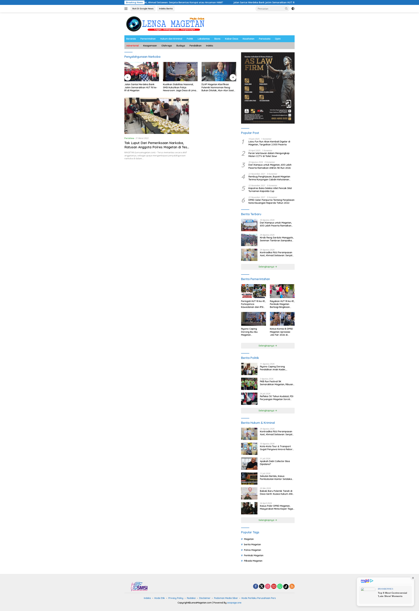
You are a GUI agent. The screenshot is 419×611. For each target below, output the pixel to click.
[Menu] (126, 8)
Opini (278, 38)
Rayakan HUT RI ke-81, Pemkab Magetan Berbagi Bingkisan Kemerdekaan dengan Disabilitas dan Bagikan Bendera (282, 304)
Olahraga (166, 45)
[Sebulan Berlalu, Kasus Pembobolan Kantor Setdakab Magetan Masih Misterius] (249, 478)
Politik (190, 38)
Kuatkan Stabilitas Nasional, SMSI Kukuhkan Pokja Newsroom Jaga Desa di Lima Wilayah (140, 87)
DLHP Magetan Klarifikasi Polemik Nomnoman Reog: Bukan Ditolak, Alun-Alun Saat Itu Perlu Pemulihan (179, 87)
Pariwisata (264, 38)
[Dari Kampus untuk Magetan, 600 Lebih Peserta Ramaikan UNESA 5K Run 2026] (249, 225)
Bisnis (217, 38)
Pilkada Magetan (253, 560)
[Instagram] (267, 586)
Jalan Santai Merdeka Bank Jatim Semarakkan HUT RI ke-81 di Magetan (243, 2)
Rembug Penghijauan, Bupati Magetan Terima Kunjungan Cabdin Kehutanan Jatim (269, 178)
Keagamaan (150, 45)
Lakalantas (204, 38)
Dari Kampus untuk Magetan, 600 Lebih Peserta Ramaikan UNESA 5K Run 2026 (269, 166)
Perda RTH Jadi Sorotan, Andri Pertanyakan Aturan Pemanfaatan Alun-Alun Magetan (218, 87)
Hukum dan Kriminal (171, 38)
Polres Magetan (252, 550)
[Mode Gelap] (293, 8)
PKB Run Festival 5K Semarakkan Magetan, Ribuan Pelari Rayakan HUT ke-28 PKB (276, 383)
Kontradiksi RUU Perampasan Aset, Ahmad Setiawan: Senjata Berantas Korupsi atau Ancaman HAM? (277, 254)
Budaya (180, 45)
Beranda (131, 38)
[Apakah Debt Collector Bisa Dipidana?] (249, 463)
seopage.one (234, 602)
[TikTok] (286, 586)
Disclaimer (204, 598)
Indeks (209, 45)
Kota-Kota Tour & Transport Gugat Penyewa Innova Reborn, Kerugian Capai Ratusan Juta (277, 448)
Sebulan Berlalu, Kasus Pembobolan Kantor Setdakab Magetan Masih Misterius (276, 478)
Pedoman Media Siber (226, 598)
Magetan (249, 539)
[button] (286, 8)
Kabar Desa (231, 38)
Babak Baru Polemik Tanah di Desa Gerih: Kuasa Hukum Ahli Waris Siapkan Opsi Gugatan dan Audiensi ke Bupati (276, 492)
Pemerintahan (148, 38)
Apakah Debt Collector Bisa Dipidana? (275, 463)
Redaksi (191, 598)
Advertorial (132, 45)
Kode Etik (160, 598)
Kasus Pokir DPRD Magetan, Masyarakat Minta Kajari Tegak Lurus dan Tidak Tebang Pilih (277, 507)
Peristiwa (129, 138)
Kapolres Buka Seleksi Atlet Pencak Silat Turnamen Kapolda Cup (270, 190)
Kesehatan (248, 38)
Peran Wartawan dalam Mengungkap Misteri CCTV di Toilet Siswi (269, 155)
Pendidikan (195, 45)
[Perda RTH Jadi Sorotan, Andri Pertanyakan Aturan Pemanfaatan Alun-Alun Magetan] (218, 71)
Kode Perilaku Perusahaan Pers (259, 598)
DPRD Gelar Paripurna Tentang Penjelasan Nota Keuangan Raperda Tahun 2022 (271, 201)
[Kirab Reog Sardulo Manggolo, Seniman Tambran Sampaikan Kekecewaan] (249, 240)
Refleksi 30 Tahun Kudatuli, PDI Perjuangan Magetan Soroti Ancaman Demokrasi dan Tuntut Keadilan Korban (276, 398)
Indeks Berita (166, 8)
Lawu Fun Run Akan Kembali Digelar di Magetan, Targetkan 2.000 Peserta (269, 143)
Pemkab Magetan (253, 555)
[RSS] (292, 586)
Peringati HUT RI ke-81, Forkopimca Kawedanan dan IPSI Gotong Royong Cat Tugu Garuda (253, 304)
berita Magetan (252, 544)
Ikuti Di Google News (143, 8)
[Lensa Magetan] (165, 23)
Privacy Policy (175, 598)
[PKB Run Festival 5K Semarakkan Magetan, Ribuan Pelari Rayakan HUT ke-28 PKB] (249, 384)
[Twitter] (261, 586)
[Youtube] (273, 586)
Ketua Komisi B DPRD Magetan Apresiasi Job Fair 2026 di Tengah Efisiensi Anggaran (281, 331)
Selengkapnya (267, 266)
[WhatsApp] (279, 586)
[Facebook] (255, 586)
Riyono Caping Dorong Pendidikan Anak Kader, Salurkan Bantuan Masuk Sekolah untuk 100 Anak (273, 368)
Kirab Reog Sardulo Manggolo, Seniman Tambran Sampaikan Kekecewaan (276, 239)
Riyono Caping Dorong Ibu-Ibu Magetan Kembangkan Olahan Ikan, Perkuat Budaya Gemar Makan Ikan (252, 331)
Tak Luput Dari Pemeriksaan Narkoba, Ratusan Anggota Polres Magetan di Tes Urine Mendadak (155, 147)
